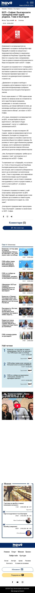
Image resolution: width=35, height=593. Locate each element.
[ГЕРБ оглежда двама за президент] (26, 335)
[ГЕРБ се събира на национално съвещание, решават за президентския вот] (26, 276)
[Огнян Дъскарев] (28, 533)
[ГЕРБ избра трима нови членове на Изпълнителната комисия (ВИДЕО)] (26, 264)
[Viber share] (7, 216)
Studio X (21, 591)
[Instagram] (22, 582)
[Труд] (17, 545)
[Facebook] (12, 582)
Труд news (28, 509)
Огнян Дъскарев (21, 533)
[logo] (6, 3)
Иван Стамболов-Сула (19, 520)
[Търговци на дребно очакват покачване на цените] (17, 493)
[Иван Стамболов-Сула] (28, 520)
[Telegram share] (11, 216)
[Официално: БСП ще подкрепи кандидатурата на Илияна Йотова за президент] (26, 288)
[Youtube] (17, 582)
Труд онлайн (10, 20)
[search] (28, 2)
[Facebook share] (3, 216)
